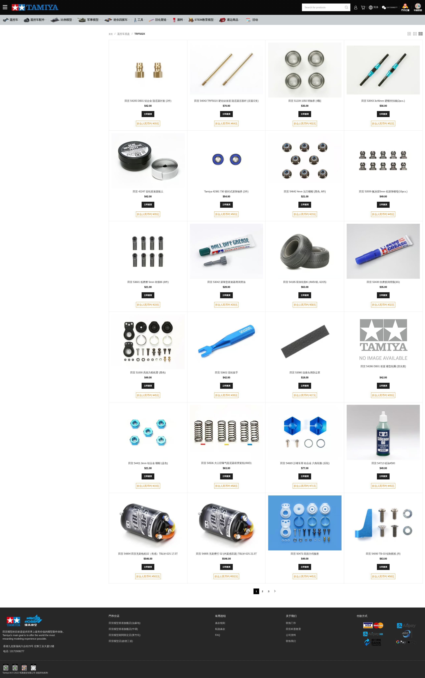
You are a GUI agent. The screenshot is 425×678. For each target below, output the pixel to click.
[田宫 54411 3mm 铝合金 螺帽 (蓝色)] (148, 432)
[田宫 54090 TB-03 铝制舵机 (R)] (383, 522)
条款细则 (220, 623)
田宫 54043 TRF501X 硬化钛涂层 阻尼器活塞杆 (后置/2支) (226, 100)
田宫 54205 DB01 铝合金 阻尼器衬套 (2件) (148, 100)
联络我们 (291, 641)
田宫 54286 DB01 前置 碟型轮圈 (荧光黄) (383, 366)
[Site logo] (35, 7)
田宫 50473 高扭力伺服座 (305, 553)
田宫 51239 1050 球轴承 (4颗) (304, 100)
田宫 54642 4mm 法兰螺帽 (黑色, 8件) (305, 191)
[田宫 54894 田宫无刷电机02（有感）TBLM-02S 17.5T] (148, 522)
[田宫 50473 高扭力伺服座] (304, 522)
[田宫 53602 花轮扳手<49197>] (226, 341)
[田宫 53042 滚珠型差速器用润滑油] (226, 251)
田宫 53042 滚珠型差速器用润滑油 (226, 282)
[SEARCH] (346, 7)
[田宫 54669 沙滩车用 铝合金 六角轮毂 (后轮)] (304, 432)
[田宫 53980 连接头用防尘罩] (304, 341)
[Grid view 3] (414, 34)
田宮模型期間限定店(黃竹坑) (124, 635)
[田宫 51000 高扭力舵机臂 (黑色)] (148, 341)
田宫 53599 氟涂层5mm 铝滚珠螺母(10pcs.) (383, 191)
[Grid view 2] (409, 34)
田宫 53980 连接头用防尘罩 (305, 372)
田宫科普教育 (293, 629)
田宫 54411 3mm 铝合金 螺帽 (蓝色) (148, 463)
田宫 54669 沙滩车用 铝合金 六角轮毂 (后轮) (304, 463)
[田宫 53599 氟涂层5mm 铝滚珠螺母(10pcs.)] (383, 160)
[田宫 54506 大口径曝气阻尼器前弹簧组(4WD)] (226, 432)
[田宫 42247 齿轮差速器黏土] (148, 160)
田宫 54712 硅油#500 (383, 463)
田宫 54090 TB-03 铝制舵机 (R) (383, 553)
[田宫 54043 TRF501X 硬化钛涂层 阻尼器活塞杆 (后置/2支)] (226, 70)
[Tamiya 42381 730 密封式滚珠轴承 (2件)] (226, 160)
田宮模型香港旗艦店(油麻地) (124, 623)
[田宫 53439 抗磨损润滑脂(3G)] (383, 251)
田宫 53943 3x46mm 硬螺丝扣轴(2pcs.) (383, 100)
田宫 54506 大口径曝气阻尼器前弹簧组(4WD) (226, 463)
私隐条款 (220, 629)
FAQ (217, 635)
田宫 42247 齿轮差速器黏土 (148, 191)
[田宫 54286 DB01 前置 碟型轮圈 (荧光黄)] (383, 338)
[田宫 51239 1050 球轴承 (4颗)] (304, 70)
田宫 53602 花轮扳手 (226, 372)
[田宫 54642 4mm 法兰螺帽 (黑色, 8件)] (304, 160)
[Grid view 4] (420, 34)
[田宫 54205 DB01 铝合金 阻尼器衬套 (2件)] (148, 70)
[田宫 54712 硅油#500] (383, 432)
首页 (111, 34)
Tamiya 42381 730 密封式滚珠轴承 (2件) (226, 191)
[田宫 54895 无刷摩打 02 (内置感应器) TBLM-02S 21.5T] (226, 522)
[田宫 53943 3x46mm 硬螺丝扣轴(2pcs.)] (383, 70)
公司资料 (291, 635)
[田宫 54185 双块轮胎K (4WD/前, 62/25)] (304, 251)
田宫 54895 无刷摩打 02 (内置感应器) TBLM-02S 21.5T (226, 553)
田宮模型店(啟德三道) (121, 641)
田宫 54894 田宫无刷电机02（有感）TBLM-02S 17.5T (148, 553)
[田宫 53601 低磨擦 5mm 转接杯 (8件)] (148, 251)
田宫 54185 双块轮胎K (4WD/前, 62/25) (304, 282)
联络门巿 (291, 623)
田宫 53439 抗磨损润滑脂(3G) (383, 282)
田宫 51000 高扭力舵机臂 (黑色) (148, 372)
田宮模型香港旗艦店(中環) (123, 629)
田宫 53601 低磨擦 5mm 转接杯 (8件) (148, 282)
